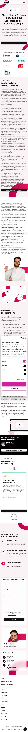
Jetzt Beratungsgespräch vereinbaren (14, 450)
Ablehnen (14, 393)
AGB (15, 729)
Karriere (3, 707)
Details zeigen (20, 379)
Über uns (3, 704)
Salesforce (3, 689)
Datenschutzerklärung (12, 615)
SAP (2, 698)
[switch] (24, 366)
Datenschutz (10, 729)
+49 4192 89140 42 (10, 661)
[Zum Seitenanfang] (25, 729)
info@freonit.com (10, 657)
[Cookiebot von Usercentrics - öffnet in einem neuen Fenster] (20, 338)
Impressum (4, 729)
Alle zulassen (14, 384)
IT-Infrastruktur (4, 695)
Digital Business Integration (7, 684)
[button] (24, 2)
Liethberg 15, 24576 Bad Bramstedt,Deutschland (11, 667)
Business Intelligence (6, 687)
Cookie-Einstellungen (22, 729)
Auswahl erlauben (14, 388)
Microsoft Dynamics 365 (6, 681)
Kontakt (3, 710)
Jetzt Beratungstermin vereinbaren (14, 42)
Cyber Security (4, 692)
